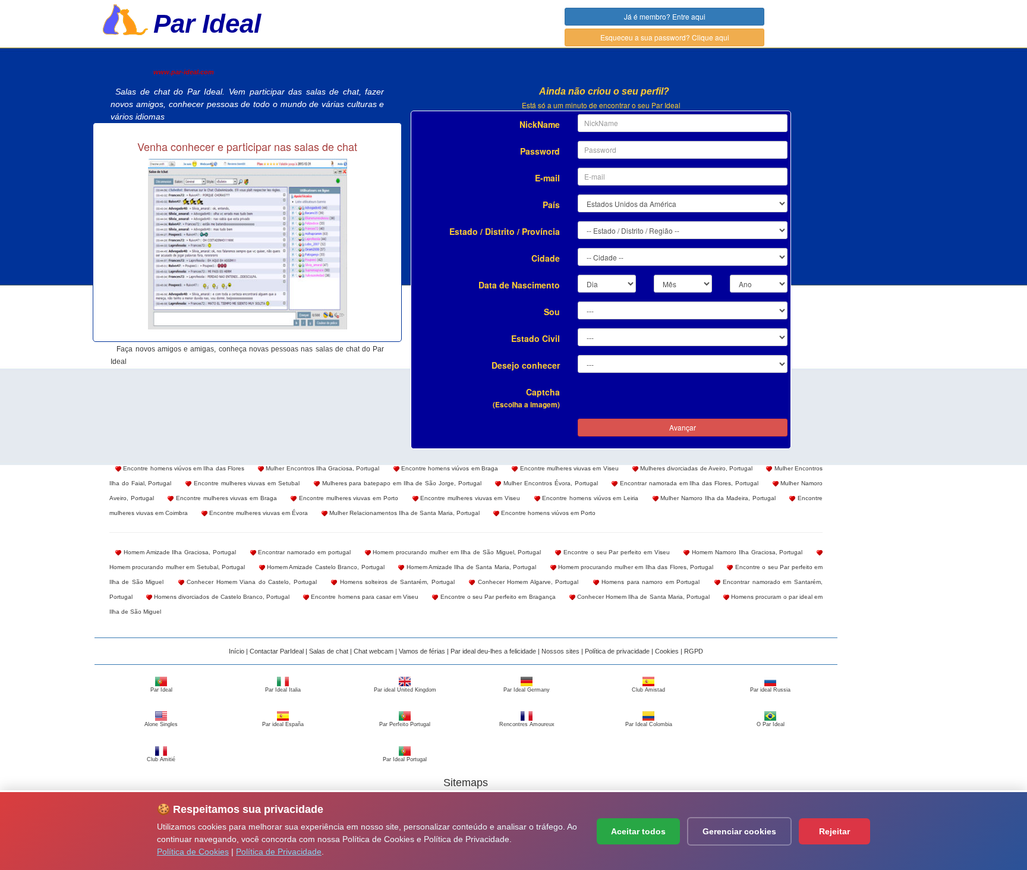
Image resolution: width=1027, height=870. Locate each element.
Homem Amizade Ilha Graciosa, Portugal (178, 552)
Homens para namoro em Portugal (649, 582)
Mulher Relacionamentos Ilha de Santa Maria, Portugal (403, 513)
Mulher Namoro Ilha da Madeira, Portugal (717, 498)
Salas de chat (328, 651)
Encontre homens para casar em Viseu (363, 596)
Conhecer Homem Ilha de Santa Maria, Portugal (642, 596)
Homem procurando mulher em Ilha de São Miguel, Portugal (456, 552)
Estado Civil (535, 338)
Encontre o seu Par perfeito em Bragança (496, 596)
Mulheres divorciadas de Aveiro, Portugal (695, 468)
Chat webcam (373, 651)
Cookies (667, 651)
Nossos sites (560, 651)
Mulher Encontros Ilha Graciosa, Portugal (321, 468)
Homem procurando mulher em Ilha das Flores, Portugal (634, 567)
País (551, 205)
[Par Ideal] (125, 18)
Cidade (545, 258)
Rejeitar (834, 831)
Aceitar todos (638, 831)
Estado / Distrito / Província (504, 231)
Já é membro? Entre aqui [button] (664, 16)
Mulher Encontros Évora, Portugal (549, 483)
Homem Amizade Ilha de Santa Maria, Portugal (470, 567)
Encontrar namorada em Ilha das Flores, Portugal (688, 483)
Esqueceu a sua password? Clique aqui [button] (664, 37)
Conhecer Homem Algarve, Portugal (526, 582)
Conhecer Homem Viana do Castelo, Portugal (250, 582)
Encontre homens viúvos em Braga (448, 468)
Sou (552, 312)
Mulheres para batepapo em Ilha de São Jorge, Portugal (400, 483)
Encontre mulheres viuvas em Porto (347, 498)
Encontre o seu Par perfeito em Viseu (615, 552)
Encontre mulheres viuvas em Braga (225, 498)
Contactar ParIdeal (277, 651)
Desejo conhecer (526, 365)
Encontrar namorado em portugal (303, 552)
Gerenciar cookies (739, 831)
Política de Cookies (193, 851)
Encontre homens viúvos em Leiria (589, 498)
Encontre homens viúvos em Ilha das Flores (182, 468)
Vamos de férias (422, 651)
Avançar (682, 427)
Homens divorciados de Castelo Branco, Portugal (220, 596)
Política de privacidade (617, 651)
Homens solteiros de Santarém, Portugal (396, 582)
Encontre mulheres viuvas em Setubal (245, 483)
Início (236, 651)
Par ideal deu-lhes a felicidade (493, 651)
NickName (539, 124)
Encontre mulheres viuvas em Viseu (568, 468)
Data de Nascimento (519, 285)
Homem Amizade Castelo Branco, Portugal (325, 567)
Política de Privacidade (279, 851)
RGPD (693, 651)
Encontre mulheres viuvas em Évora (257, 513)
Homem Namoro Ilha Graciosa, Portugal (745, 552)
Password (540, 151)
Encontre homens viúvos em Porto (547, 513)
